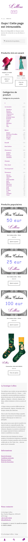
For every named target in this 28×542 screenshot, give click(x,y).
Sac (7, 125)
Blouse (8, 175)
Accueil (3, 18)
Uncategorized (9, 168)
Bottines (8, 156)
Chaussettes (10, 114)
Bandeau (9, 109)
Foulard (8, 118)
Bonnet (8, 111)
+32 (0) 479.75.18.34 (6, 518)
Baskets (8, 152)
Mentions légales (6, 460)
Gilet (7, 121)
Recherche (14, 539)
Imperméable (10, 179)
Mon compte (4, 539)
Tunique (8, 193)
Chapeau (9, 112)
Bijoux (6, 130)
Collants (8, 115)
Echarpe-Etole (10, 117)
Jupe (7, 181)
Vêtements (8, 172)
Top (7, 126)
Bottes (8, 154)
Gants (8, 120)
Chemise (7, 161)
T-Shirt (8, 190)
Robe (7, 189)
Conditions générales (7, 458)
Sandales (9, 157)
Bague (8, 132)
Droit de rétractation (7, 462)
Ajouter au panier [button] (7, 80)
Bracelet (8, 135)
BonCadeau (8, 146)
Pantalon (9, 185)
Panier (22, 538)
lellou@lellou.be (6, 520)
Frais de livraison (6, 456)
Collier (8, 139)
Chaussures (8, 150)
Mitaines (9, 123)
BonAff (7, 142)
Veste (8, 195)
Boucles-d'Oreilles (11, 134)
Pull (7, 187)
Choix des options (21, 83)
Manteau (9, 184)
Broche (8, 137)
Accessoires (8, 107)
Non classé (8, 165)
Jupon (8, 182)
